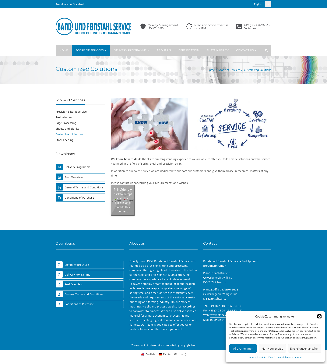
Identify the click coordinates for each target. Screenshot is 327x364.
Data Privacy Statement (280, 357)
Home (63, 50)
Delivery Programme (130, 50)
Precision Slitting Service (71, 111)
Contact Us (245, 50)
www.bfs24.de (219, 315)
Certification (188, 50)
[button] (319, 316)
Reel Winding (64, 117)
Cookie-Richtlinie (257, 357)
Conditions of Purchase (79, 197)
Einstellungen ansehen (304, 348)
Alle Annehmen (243, 348)
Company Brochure (77, 264)
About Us (163, 50)
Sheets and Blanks (67, 128)
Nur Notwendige (272, 348)
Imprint (298, 357)
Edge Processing (66, 123)
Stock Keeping (64, 140)
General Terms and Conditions (84, 187)
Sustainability (218, 50)
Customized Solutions (69, 134)
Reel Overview (74, 177)
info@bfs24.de (219, 319)
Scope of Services (90, 50)
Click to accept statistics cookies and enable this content (123, 202)
